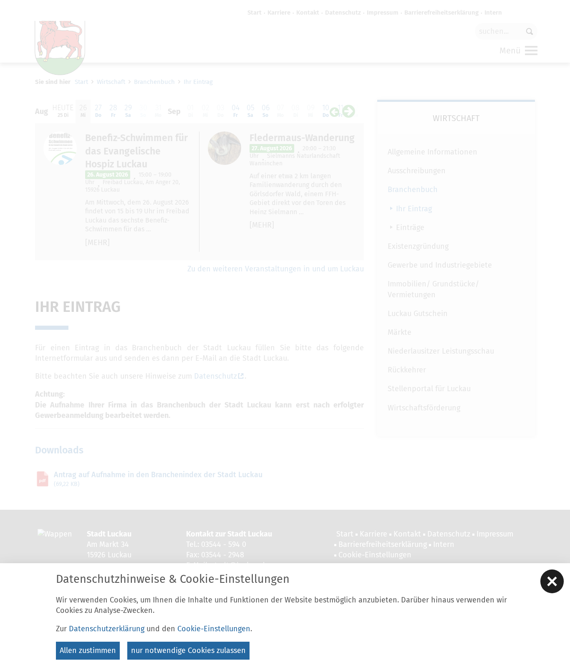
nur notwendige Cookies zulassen (188, 650)
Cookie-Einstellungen (213, 628)
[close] (552, 581)
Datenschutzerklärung (106, 628)
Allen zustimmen (88, 650)
